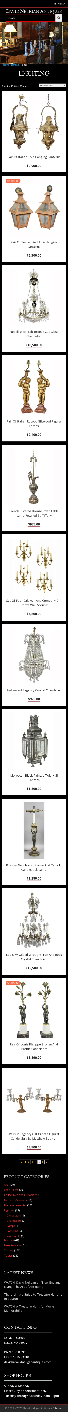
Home (6, 64)
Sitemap (58, 1408)
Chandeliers (14, 1221)
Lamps (11, 1226)
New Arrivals (12, 1245)
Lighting (15, 64)
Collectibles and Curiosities (20, 1195)
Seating (9, 1250)
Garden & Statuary (15, 1200)
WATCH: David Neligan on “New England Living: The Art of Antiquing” (32, 1284)
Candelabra (14, 1215)
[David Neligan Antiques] (34, 11)
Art (6, 1184)
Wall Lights (13, 1236)
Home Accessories (15, 1205)
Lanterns (12, 1231)
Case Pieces (11, 1190)
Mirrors (9, 1240)
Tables (8, 1255)
